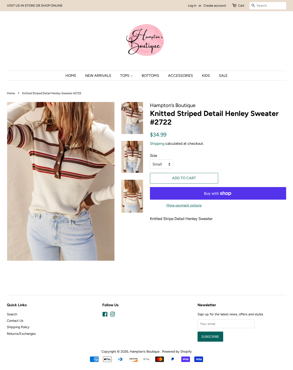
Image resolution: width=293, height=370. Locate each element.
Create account (214, 6)
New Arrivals (98, 75)
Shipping (157, 143)
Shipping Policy (18, 327)
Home (70, 75)
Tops (125, 75)
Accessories (180, 75)
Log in (192, 6)
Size (153, 155)
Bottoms (150, 75)
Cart (241, 6)
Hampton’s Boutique (145, 351)
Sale (223, 75)
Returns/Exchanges (21, 334)
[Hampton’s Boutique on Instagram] (112, 315)
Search (12, 314)
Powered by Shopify (177, 351)
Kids (206, 75)
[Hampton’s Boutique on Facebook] (105, 315)
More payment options (184, 205)
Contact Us (15, 321)
